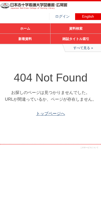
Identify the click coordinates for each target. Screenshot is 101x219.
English (88, 16)
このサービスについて (89, 147)
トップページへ (50, 113)
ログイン (62, 16)
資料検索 (76, 28)
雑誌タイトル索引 (75, 39)
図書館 (39, 9)
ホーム (25, 28)
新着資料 (25, 39)
